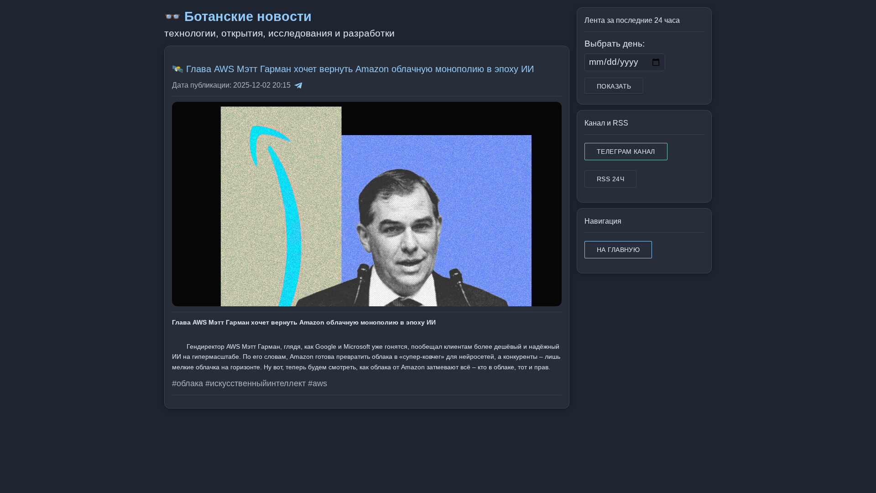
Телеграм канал (626, 151)
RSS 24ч (610, 179)
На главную (618, 249)
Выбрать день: (614, 43)
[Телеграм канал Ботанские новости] (298, 85)
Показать (614, 86)
